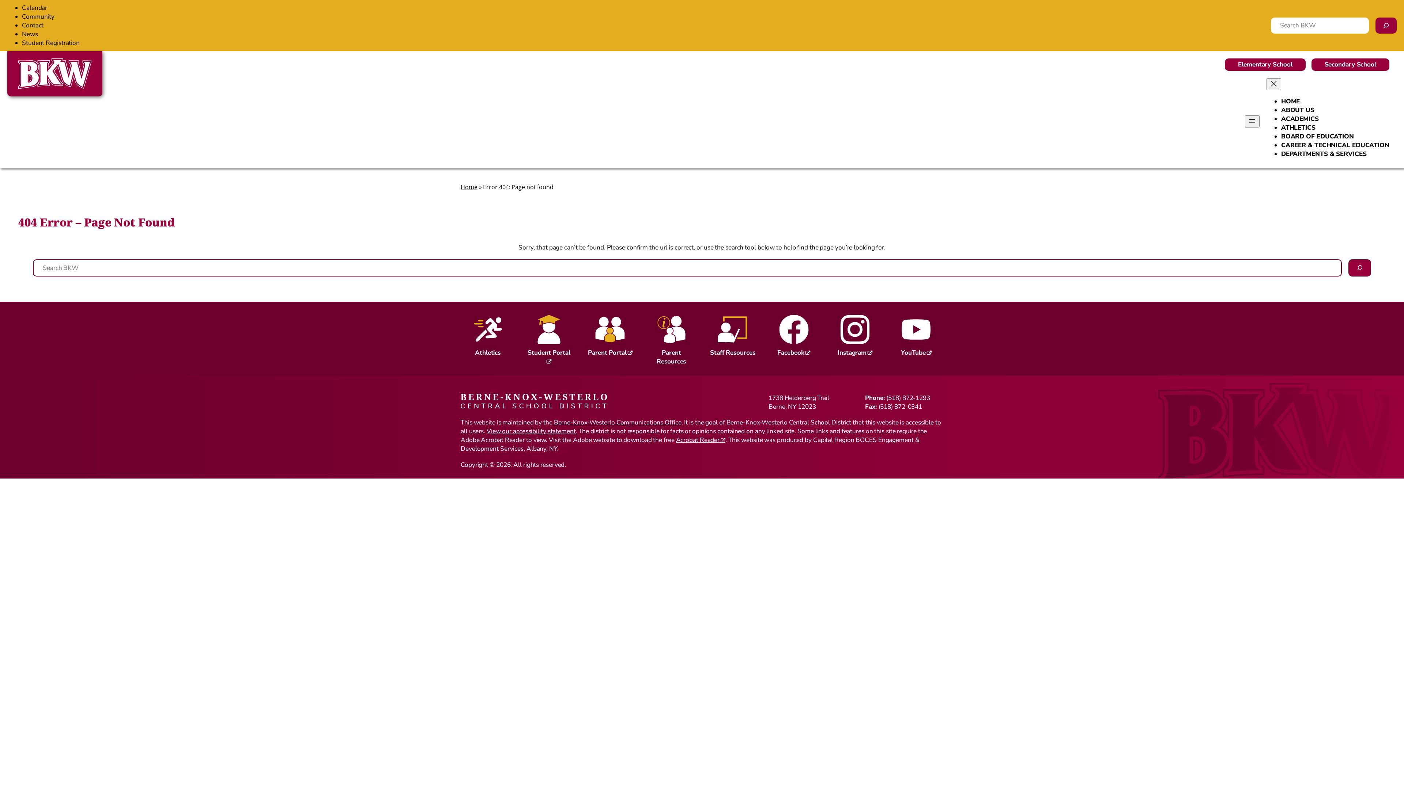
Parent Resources (671, 357)
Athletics (488, 352)
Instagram (852, 352)
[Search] (1386, 26)
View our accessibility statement (531, 431)
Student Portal (549, 352)
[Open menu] (1252, 121)
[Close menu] (1274, 84)
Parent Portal (607, 352)
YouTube (913, 352)
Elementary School (1265, 64)
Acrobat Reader (698, 440)
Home (469, 187)
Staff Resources (732, 352)
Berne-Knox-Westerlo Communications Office (618, 422)
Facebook (790, 352)
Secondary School (1350, 64)
